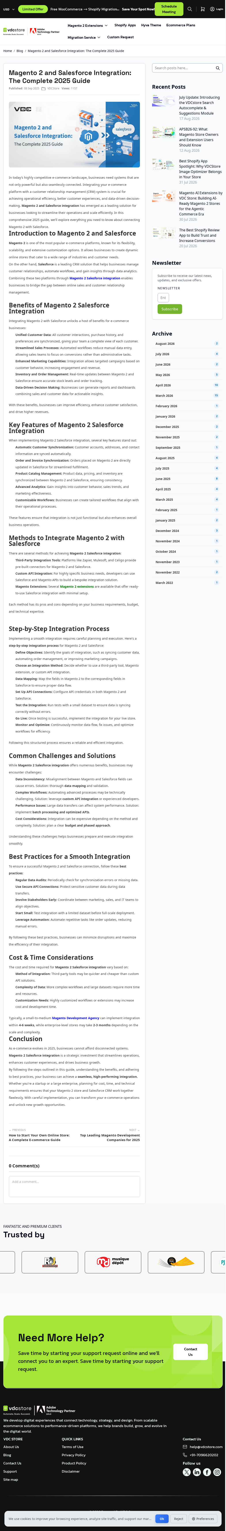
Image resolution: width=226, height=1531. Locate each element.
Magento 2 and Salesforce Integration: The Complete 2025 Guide (76, 51)
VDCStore (53, 88)
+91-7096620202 (204, 1455)
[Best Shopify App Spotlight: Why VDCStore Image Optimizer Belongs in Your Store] (164, 164)
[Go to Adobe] (45, 31)
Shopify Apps (125, 25)
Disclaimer (71, 1471)
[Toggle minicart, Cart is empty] (203, 9)
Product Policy (74, 1463)
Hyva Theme (151, 25)
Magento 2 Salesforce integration (95, 278)
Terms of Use (72, 1447)
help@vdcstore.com (206, 1447)
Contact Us (190, 1351)
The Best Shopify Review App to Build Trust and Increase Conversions (199, 235)
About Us (11, 1447)
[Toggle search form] (190, 9)
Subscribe (170, 309)
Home (7, 51)
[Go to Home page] (15, 31)
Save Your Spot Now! (138, 9)
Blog (20, 51)
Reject (178, 1519)
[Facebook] (207, 1472)
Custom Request (120, 37)
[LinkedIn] (197, 1472)
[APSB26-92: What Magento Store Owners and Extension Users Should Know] (164, 132)
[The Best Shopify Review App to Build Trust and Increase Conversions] (164, 233)
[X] (187, 1472)
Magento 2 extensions (77, 586)
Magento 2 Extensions (85, 25)
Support (10, 1471)
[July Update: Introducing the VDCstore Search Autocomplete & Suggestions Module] (164, 100)
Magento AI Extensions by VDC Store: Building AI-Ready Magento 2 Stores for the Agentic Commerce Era (200, 203)
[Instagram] (217, 1472)
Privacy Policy (74, 1455)
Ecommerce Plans (180, 25)
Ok (162, 1519)
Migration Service (82, 37)
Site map (10, 1479)
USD (6, 9)
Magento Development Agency (75, 1018)
